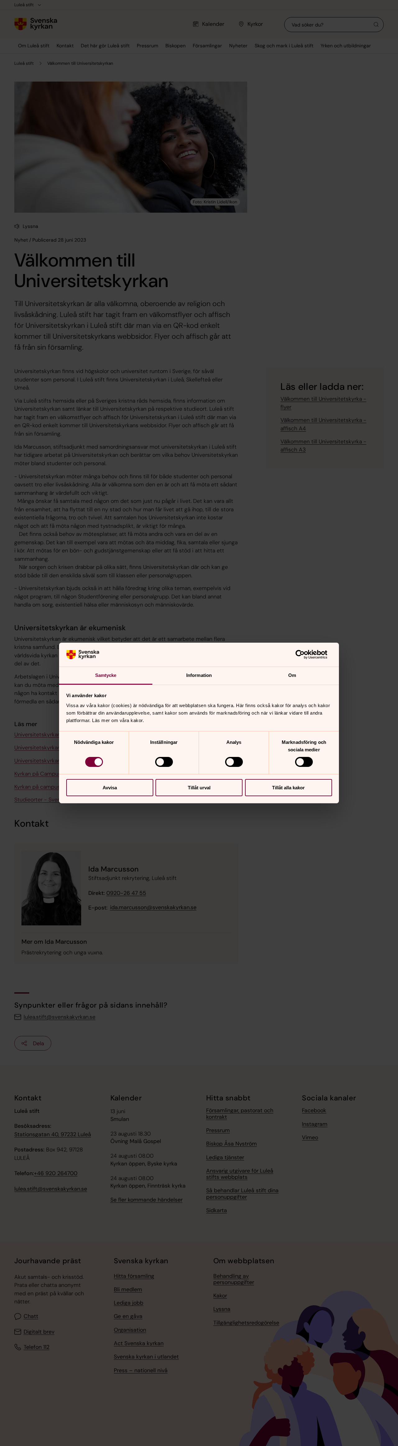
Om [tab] (292, 675)
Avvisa (110, 787)
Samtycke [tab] (106, 675)
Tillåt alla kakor (288, 787)
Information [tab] (199, 675)
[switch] (164, 762)
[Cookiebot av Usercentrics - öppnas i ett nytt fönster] (305, 654)
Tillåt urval (199, 787)
